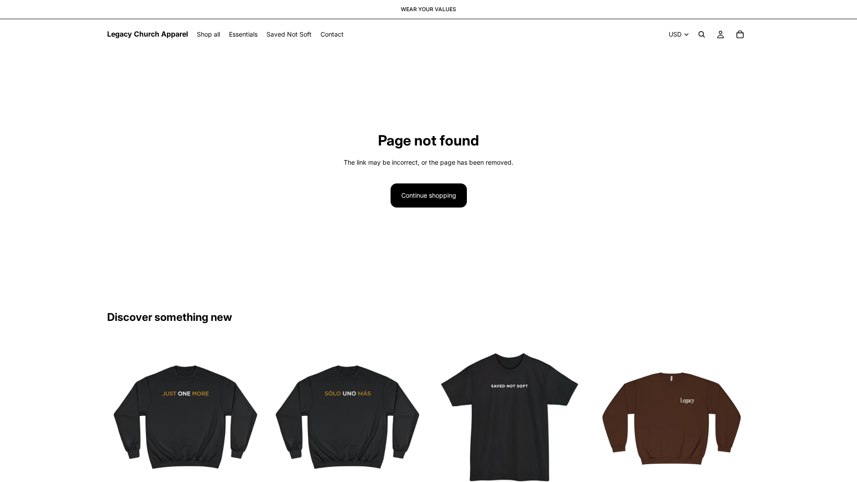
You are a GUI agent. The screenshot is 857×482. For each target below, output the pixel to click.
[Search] (701, 34)
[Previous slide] (120, 417)
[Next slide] (250, 417)
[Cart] (740, 34)
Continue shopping (428, 195)
